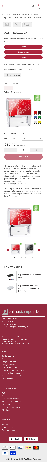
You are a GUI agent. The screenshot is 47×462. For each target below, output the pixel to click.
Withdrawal (6, 410)
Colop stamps (7, 17)
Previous (8, 250)
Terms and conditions (10, 430)
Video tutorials (7, 379)
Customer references (10, 398)
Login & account (8, 404)
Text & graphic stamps (30, 14)
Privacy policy (7, 427)
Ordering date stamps (11, 373)
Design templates (9, 362)
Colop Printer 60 (34, 17)
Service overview (8, 356)
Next (39, 250)
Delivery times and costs (11, 396)
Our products (12, 14)
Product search (8, 359)
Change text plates (9, 367)
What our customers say (11, 401)
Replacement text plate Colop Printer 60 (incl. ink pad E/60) (28, 288)
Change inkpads (8, 364)
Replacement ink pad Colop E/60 (29, 276)
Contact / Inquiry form (11, 407)
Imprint (5, 424)
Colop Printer (20, 17)
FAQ (3, 393)
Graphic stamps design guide (14, 370)
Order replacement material (13, 376)
